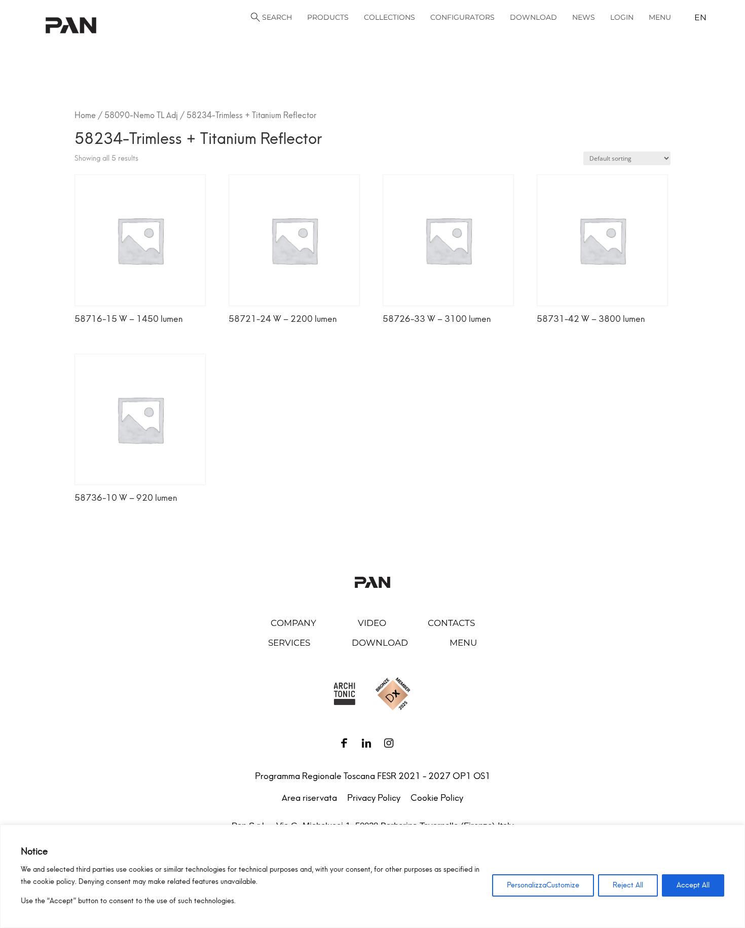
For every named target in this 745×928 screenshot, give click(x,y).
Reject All (628, 885)
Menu (463, 642)
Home (85, 115)
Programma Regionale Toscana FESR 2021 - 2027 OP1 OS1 (373, 776)
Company (293, 622)
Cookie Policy (437, 798)
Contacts (451, 622)
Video (372, 622)
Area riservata (309, 798)
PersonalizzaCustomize (543, 885)
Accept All (693, 885)
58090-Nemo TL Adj (141, 115)
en (700, 17)
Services (289, 642)
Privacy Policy (373, 798)
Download (380, 642)
